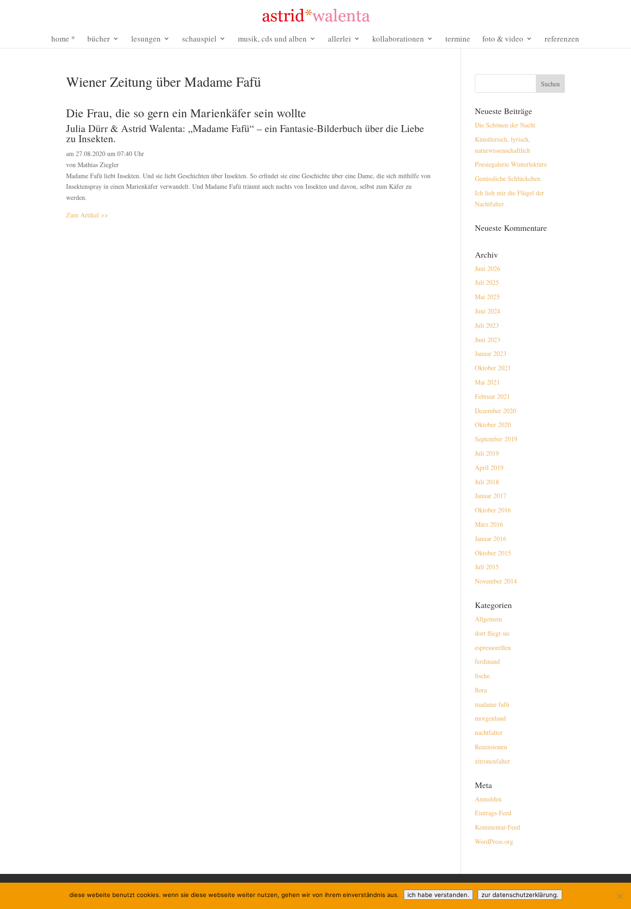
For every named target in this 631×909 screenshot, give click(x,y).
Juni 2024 (487, 311)
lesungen (146, 39)
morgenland (490, 718)
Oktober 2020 (493, 424)
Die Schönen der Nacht (505, 124)
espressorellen (493, 647)
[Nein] (619, 896)
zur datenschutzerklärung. (519, 894)
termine (457, 39)
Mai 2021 (487, 382)
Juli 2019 (487, 453)
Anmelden (488, 799)
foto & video (502, 39)
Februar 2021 (492, 396)
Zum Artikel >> (87, 215)
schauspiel (199, 39)
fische (482, 675)
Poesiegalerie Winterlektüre (511, 164)
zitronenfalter (492, 761)
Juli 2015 (487, 566)
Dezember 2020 (495, 410)
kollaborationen (398, 39)
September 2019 (496, 438)
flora (481, 690)
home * (63, 39)
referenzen (562, 39)
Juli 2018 (487, 481)
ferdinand (487, 661)
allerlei (339, 39)
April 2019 (489, 467)
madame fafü (492, 704)
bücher (98, 39)
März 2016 (489, 524)
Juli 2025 (487, 282)
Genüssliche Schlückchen (507, 178)
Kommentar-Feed (497, 827)
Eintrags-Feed (493, 812)
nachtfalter (489, 732)
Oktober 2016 (493, 510)
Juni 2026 (487, 268)
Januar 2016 (490, 538)
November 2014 (496, 581)
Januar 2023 (490, 353)
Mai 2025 (487, 296)
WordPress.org (494, 841)
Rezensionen (491, 746)
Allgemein (488, 618)
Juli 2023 (487, 325)
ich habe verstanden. (438, 894)
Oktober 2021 (493, 367)
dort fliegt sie (492, 633)
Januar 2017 (490, 495)
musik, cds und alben (272, 39)
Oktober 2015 (493, 552)
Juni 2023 (487, 339)
